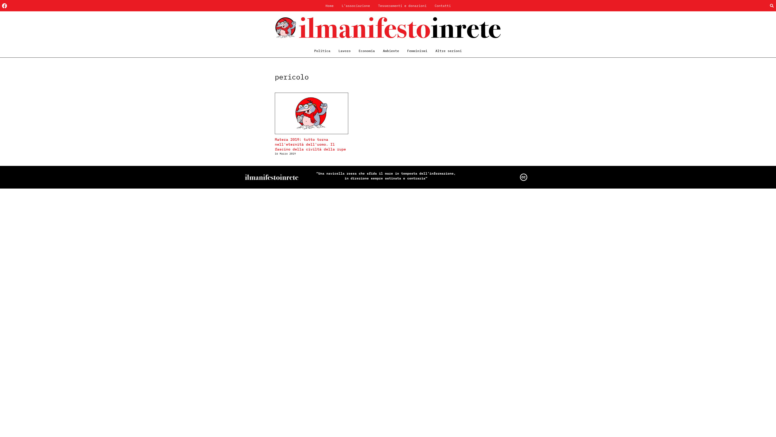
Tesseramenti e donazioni (402, 6)
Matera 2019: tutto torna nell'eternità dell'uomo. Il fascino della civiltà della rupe (310, 144)
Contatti (443, 6)
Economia (367, 51)
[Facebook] (4, 5)
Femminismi (417, 51)
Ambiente (391, 51)
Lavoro (344, 51)
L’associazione (356, 6)
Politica (322, 51)
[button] (771, 5)
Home (330, 6)
